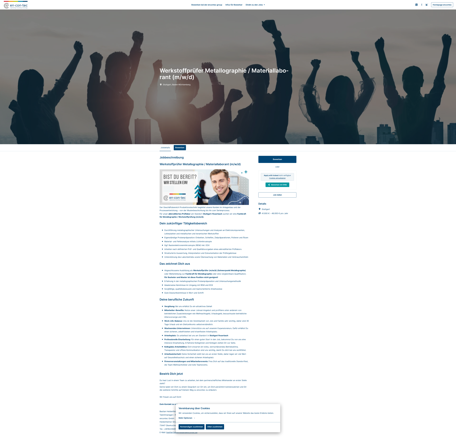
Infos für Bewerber (234, 5)
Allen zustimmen (215, 426)
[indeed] (421, 4)
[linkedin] (416, 4)
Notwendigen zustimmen (191, 426)
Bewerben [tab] (179, 147)
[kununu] (427, 4)
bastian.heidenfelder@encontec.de (181, 432)
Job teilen (277, 195)
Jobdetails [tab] (165, 147)
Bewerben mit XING (279, 185)
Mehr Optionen (185, 418)
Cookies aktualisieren (277, 178)
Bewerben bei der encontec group (206, 5)
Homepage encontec (442, 5)
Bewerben (277, 159)
